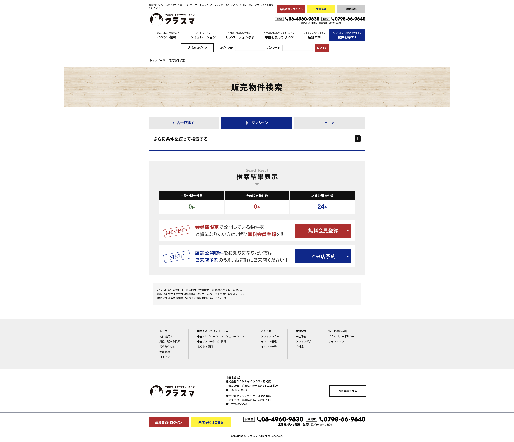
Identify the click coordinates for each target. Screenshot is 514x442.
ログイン (164, 357)
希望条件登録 (167, 346)
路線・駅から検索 (169, 341)
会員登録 (164, 352)
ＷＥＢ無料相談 (337, 331)
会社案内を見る (348, 391)
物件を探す (165, 336)
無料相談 (351, 9)
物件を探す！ (347, 35)
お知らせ (266, 331)
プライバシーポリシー (341, 336)
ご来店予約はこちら (257, 256)
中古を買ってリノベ (279, 35)
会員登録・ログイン (291, 9)
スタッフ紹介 (304, 341)
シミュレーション (203, 35)
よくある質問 (205, 346)
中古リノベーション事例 (211, 341)
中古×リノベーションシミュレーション (220, 336)
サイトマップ (336, 341)
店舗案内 (314, 35)
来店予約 (321, 9)
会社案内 (301, 346)
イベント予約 (269, 346)
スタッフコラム (270, 336)
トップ (163, 331)
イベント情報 (167, 35)
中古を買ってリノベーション (214, 331)
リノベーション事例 (240, 35)
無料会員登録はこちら (257, 230)
